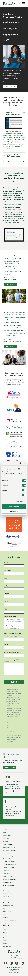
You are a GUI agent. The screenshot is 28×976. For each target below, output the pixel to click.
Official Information (14, 971)
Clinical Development (8, 885)
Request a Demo (10, 86)
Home (4, 832)
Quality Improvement (8, 867)
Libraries (5, 870)
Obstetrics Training (8, 856)
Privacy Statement (14, 969)
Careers (5, 932)
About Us (5, 929)
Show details (19, 501)
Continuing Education (8, 891)
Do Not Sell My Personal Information (14, 967)
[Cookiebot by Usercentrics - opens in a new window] (19, 463)
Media (4, 935)
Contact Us (6, 838)
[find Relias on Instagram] (22, 963)
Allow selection (14, 511)
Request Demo (9, 767)
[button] (23, 3)
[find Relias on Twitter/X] (16, 963)
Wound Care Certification (9, 879)
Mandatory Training (8, 882)
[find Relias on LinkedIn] (11, 963)
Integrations (6, 923)
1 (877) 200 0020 (14, 955)
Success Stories (7, 911)
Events (4, 914)
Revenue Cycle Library (8, 876)
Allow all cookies (14, 506)
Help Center (6, 900)
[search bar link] (20, 3)
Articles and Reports (8, 905)
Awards (5, 943)
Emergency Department (9, 859)
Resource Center (7, 903)
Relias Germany (7, 946)
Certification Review (8, 893)
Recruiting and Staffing (8, 861)
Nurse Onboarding (7, 853)
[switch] (24, 485)
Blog (4, 908)
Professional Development (10, 888)
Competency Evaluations (9, 850)
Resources (6, 896)
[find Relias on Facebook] (5, 963)
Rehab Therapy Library (8, 873)
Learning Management (9, 844)
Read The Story (10, 285)
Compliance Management (9, 864)
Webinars (5, 917)
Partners (5, 940)
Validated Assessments (9, 847)
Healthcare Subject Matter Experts (11, 920)
